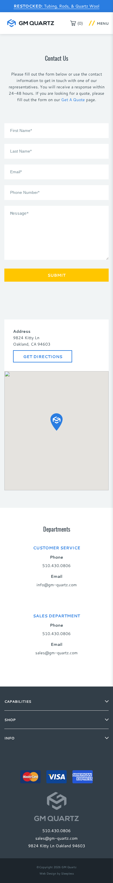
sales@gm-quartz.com (56, 652)
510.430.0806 (56, 565)
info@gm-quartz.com (57, 584)
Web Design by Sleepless (56, 873)
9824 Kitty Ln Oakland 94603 (56, 845)
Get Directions (42, 356)
